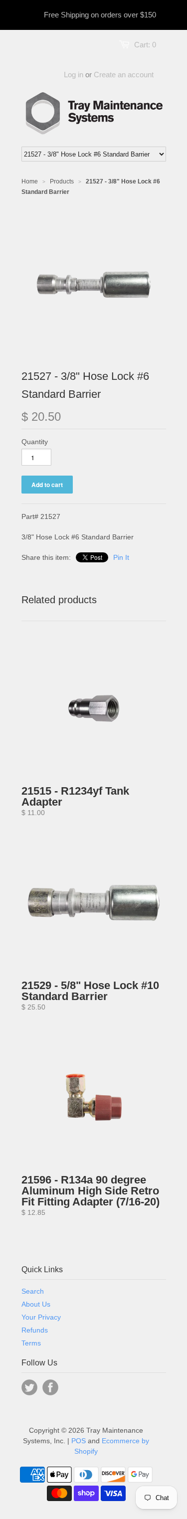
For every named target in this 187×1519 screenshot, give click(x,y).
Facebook (50, 1387)
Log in (73, 74)
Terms (31, 1343)
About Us (35, 1304)
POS (78, 1441)
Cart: (145, 44)
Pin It (121, 557)
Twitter (29, 1387)
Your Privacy (41, 1317)
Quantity (34, 442)
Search (32, 1291)
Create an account (124, 74)
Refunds (34, 1330)
